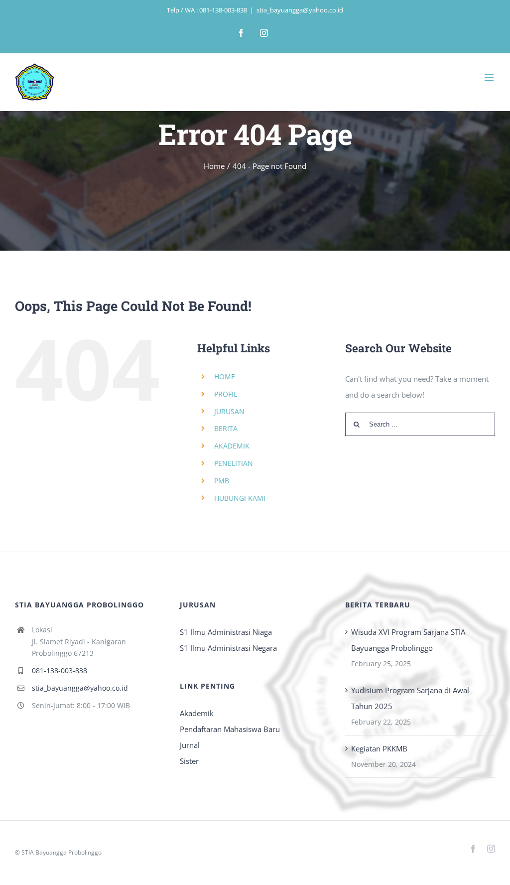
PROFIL (225, 394)
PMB (221, 480)
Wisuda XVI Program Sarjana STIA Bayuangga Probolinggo (408, 640)
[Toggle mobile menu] (490, 77)
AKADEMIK (232, 445)
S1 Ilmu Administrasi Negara (228, 648)
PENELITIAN (233, 463)
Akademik (197, 713)
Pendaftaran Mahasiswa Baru (230, 729)
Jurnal (190, 745)
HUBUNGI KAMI (239, 498)
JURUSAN (229, 411)
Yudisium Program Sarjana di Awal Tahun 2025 (410, 698)
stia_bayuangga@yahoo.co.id (299, 9)
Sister (189, 761)
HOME (224, 376)
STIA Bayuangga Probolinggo (61, 852)
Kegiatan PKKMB (379, 748)
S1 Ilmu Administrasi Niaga (226, 632)
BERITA (226, 428)
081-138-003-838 (59, 670)
